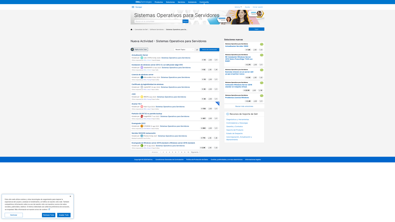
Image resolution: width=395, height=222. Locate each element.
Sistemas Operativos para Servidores (175, 58)
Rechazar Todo (48, 215)
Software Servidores (157, 29)
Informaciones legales (253, 159)
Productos (159, 2)
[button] (204, 60)
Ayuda (247, 7)
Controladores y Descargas (237, 123)
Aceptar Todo (64, 215)
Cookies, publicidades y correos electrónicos (227, 159)
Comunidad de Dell (141, 29)
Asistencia (192, 2)
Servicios (181, 2)
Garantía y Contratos (234, 126)
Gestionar (13, 215)
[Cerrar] (70, 196)
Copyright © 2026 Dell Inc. (143, 159)
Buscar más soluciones (244, 106)
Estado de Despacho (234, 133)
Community (204, 2)
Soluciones (170, 2)
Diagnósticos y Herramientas (237, 119)
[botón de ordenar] (197, 49)
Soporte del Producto (234, 130)
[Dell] (131, 29)
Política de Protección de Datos (197, 159)
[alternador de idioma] (238, 7)
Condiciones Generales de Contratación (170, 159)
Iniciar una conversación (209, 49)
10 (188, 152)
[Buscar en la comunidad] (185, 21)
